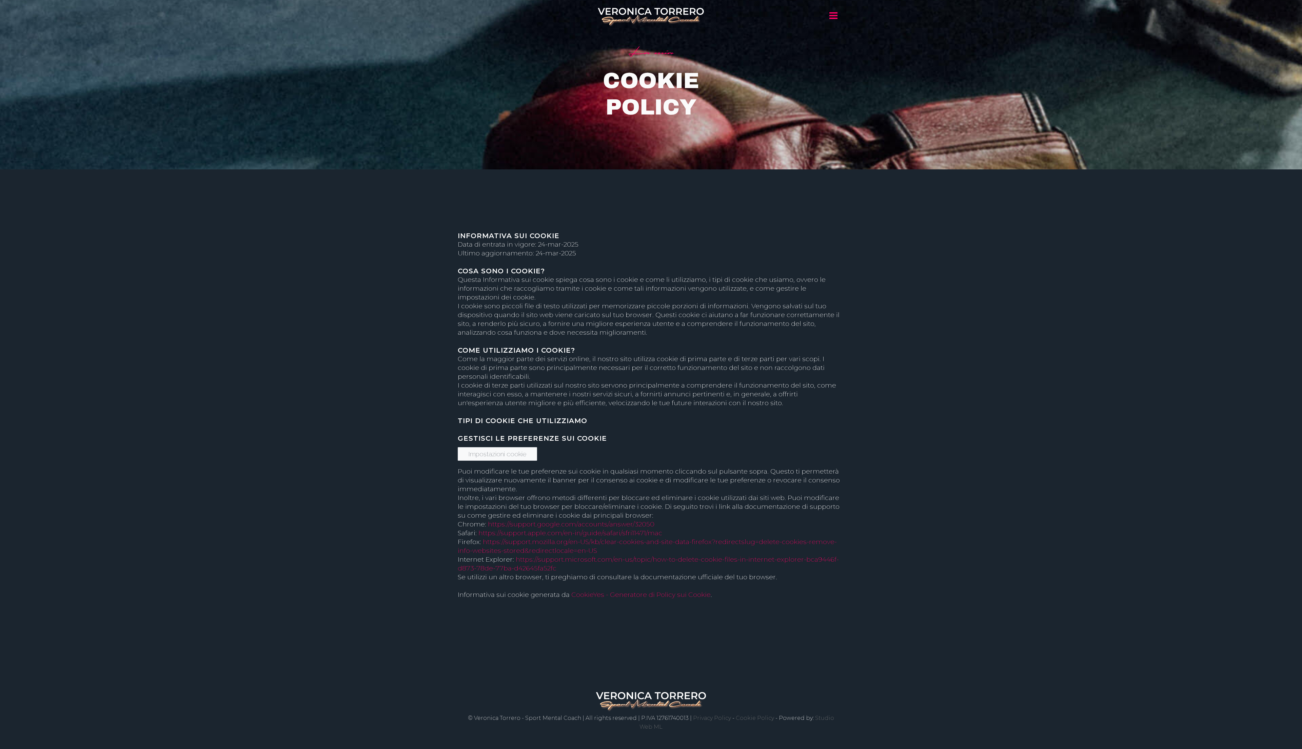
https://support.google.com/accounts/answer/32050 (571, 524)
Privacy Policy (712, 718)
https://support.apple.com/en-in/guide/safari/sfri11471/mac (570, 533)
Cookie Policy (755, 718)
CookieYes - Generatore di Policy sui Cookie (641, 595)
